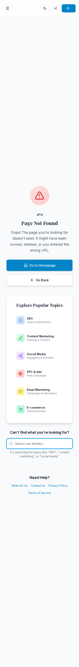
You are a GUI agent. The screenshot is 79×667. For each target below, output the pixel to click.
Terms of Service (39, 493)
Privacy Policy (58, 485)
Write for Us (20, 485)
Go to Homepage (42, 265)
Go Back (42, 280)
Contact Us (38, 485)
